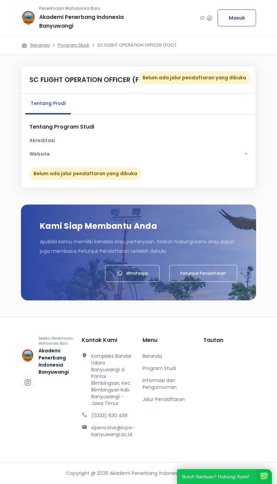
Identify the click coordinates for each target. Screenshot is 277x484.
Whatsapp (137, 273)
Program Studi (73, 45)
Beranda (40, 45)
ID (206, 18)
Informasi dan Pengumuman (160, 384)
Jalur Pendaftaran (164, 399)
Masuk (237, 18)
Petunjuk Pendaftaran (203, 273)
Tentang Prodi (48, 103)
